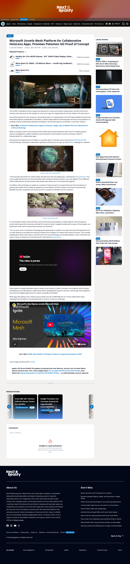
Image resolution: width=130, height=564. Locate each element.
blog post (57, 237)
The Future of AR (100, 24)
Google (29, 24)
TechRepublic (49, 550)
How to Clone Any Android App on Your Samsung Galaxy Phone (101, 502)
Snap (14, 24)
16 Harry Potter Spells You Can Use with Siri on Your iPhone (99, 505)
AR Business (21, 24)
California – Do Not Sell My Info (49, 532)
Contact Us (33, 532)
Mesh (72, 142)
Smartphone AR (87, 24)
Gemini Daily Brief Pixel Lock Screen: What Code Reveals (107, 183)
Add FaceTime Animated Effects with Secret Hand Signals (99, 512)
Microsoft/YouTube (54, 173)
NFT (52, 24)
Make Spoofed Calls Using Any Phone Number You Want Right (100, 522)
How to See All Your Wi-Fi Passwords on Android (96, 493)
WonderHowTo (5, 19)
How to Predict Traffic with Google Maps (93, 509)
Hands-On (76, 24)
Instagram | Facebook (42, 24)
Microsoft (55, 218)
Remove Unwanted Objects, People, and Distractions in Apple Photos (100, 497)
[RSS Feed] (19, 526)
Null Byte (32, 19)
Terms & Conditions (12, 532)
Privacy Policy (24, 532)
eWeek (66, 550)
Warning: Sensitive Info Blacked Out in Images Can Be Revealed (101, 526)
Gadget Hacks (15, 19)
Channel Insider (102, 550)
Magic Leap (67, 24)
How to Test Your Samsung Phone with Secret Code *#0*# (99, 515)
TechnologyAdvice (28, 550)
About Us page (19, 520)
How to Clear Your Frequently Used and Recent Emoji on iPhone (101, 519)
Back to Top (116, 536)
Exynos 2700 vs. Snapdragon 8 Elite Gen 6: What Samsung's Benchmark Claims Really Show (108, 63)
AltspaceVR (80, 140)
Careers (67, 532)
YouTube (32, 362)
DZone (120, 550)
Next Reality (24, 19)
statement (82, 177)
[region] (50, 159)
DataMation (82, 550)
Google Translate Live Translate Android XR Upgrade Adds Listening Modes (108, 120)
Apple (8, 24)
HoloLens (58, 24)
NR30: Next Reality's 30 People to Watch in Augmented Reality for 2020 (55, 354)
